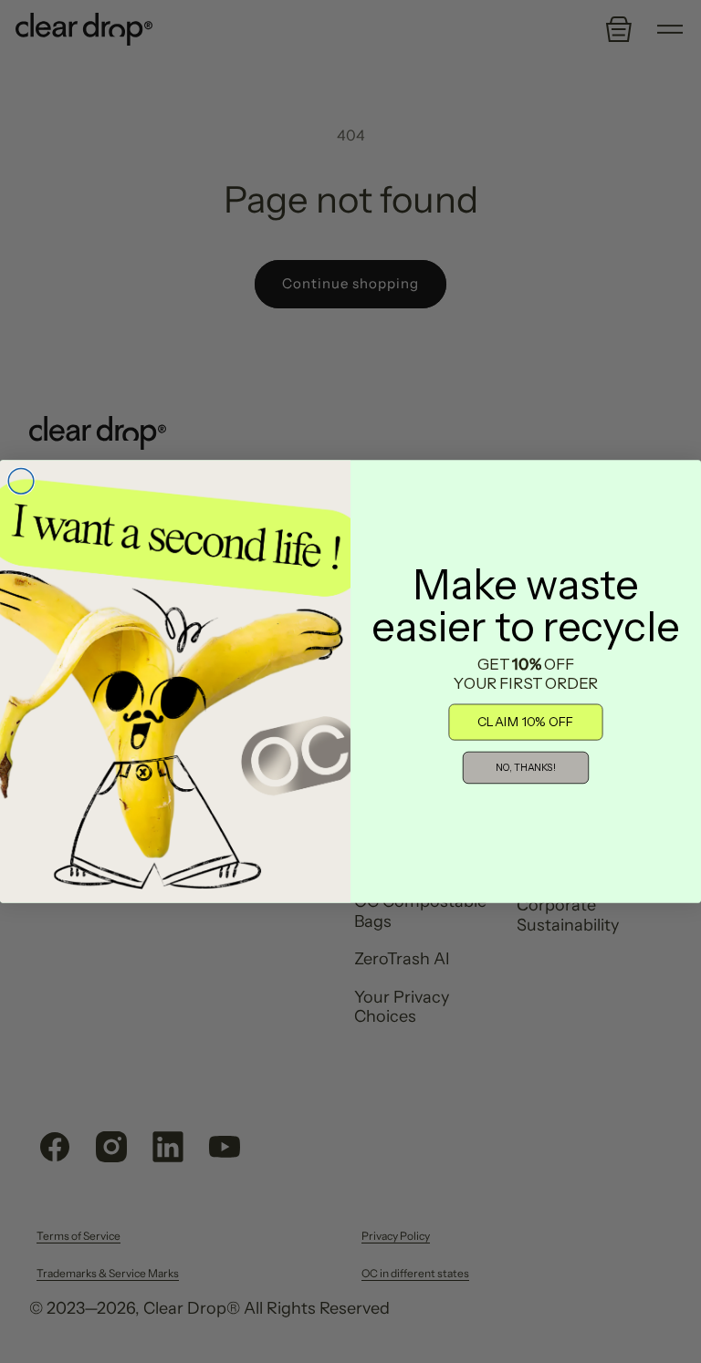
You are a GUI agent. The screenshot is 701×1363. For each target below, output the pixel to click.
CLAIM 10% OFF (525, 722)
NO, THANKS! (526, 768)
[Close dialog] (21, 481)
